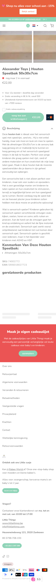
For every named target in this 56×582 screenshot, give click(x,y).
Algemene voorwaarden (14, 382)
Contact (6, 430)
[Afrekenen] (51, 26)
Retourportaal (9, 374)
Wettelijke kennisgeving (14, 438)
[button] (35, 25)
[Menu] (5, 26)
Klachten (6, 422)
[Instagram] (7, 556)
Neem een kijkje (10, 490)
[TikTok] (3, 556)
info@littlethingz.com (13, 526)
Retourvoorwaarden (12, 446)
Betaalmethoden (11, 398)
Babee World (16, 469)
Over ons (7, 366)
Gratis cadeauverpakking (15, 109)
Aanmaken (28, 353)
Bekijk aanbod (28, 11)
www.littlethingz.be (12, 523)
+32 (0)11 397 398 (12, 546)
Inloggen (7, 564)
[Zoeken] (44, 25)
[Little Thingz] (28, 26)
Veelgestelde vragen (13, 406)
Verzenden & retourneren (15, 390)
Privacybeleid (9, 414)
